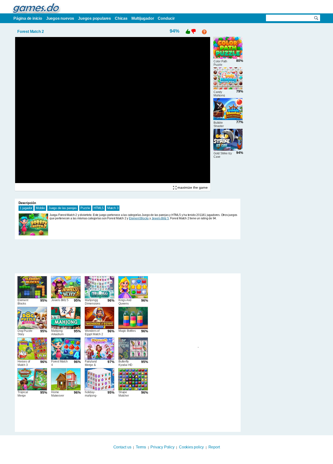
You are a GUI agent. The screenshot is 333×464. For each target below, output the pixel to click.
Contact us (122, 447)
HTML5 (99, 208)
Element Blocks (139, 218)
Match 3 (112, 208)
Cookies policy (191, 447)
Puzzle (85, 208)
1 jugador (26, 208)
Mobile (40, 208)
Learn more (163, 461)
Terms (141, 447)
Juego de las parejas (63, 208)
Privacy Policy (162, 447)
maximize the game (192, 187)
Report (214, 447)
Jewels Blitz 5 (160, 218)
